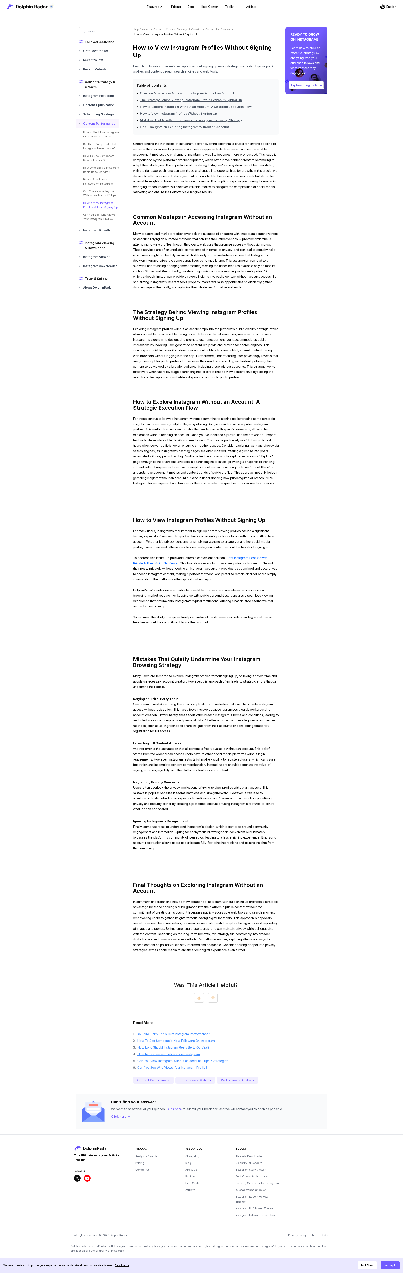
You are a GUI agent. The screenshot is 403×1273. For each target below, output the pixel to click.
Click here (174, 1109)
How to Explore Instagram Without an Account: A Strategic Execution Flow (196, 107)
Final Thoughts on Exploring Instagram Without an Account (184, 127)
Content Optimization (99, 105)
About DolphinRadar (98, 287)
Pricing (139, 1163)
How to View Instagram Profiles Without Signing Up (100, 205)
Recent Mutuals (94, 69)
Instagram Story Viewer (251, 1169)
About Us (191, 1169)
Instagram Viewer (96, 257)
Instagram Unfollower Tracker (255, 1208)
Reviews (190, 1176)
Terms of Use (320, 1235)
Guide (157, 29)
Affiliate (190, 1189)
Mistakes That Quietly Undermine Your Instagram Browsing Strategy (191, 120)
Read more (122, 1265)
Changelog (192, 1156)
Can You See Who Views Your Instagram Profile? (99, 217)
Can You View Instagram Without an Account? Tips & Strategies (101, 194)
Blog (188, 1163)
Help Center (140, 29)
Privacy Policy (297, 1235)
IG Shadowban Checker (251, 1189)
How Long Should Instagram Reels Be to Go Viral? (101, 169)
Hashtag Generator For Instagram (257, 1183)
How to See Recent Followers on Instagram (98, 181)
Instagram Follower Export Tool (255, 1215)
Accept (390, 1265)
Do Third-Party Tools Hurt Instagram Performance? (99, 146)
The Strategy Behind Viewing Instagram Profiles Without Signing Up (191, 100)
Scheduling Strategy (98, 114)
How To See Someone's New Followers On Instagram (98, 158)
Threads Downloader (249, 1156)
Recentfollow (93, 60)
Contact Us (142, 1169)
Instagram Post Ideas (99, 96)
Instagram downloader (100, 266)
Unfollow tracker (95, 51)
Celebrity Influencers (249, 1163)
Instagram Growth (96, 230)
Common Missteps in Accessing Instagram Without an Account (187, 93)
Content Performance (99, 123)
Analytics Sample (146, 1156)
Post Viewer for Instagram (252, 1176)
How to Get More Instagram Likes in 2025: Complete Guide (101, 135)
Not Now (367, 1265)
